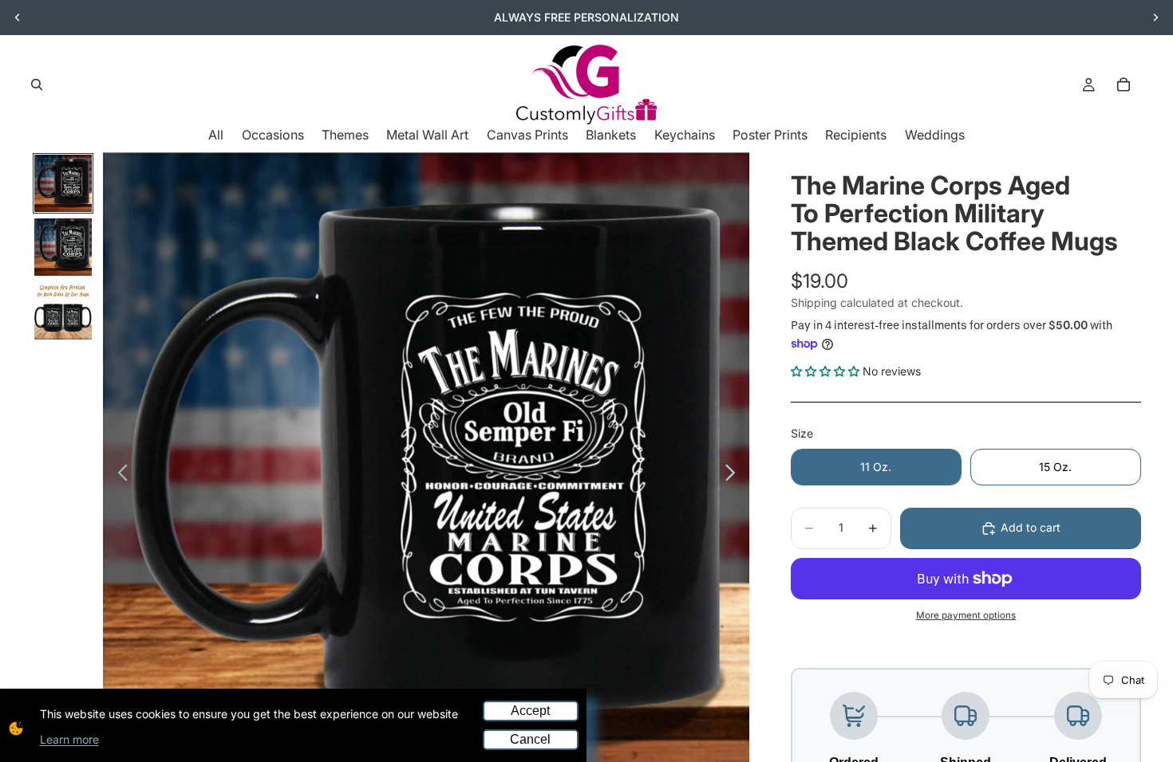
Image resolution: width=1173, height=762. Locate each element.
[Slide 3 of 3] (63, 311)
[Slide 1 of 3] (63, 183)
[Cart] (1123, 84)
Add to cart (1030, 527)
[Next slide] (1155, 17)
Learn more (69, 739)
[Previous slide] (17, 17)
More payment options (966, 615)
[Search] (36, 84)
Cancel (530, 739)
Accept (530, 710)
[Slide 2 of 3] (63, 247)
